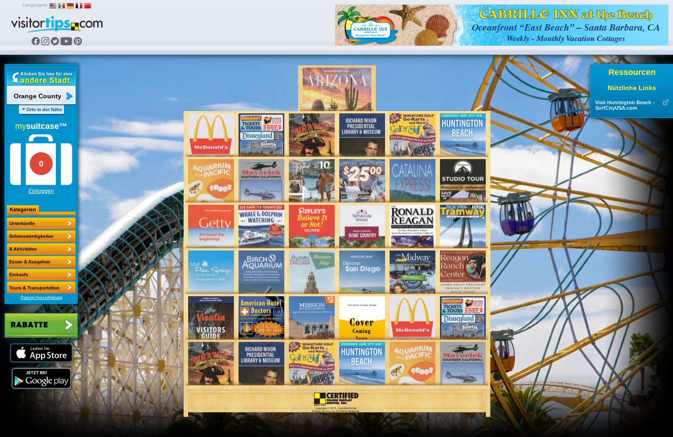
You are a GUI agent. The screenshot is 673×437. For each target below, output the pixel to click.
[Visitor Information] (41, 287)
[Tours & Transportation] (41, 275)
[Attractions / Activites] (41, 236)
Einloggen (41, 191)
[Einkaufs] (41, 262)
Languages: (35, 4)
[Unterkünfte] (41, 223)
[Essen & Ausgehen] (41, 249)
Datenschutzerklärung (41, 297)
